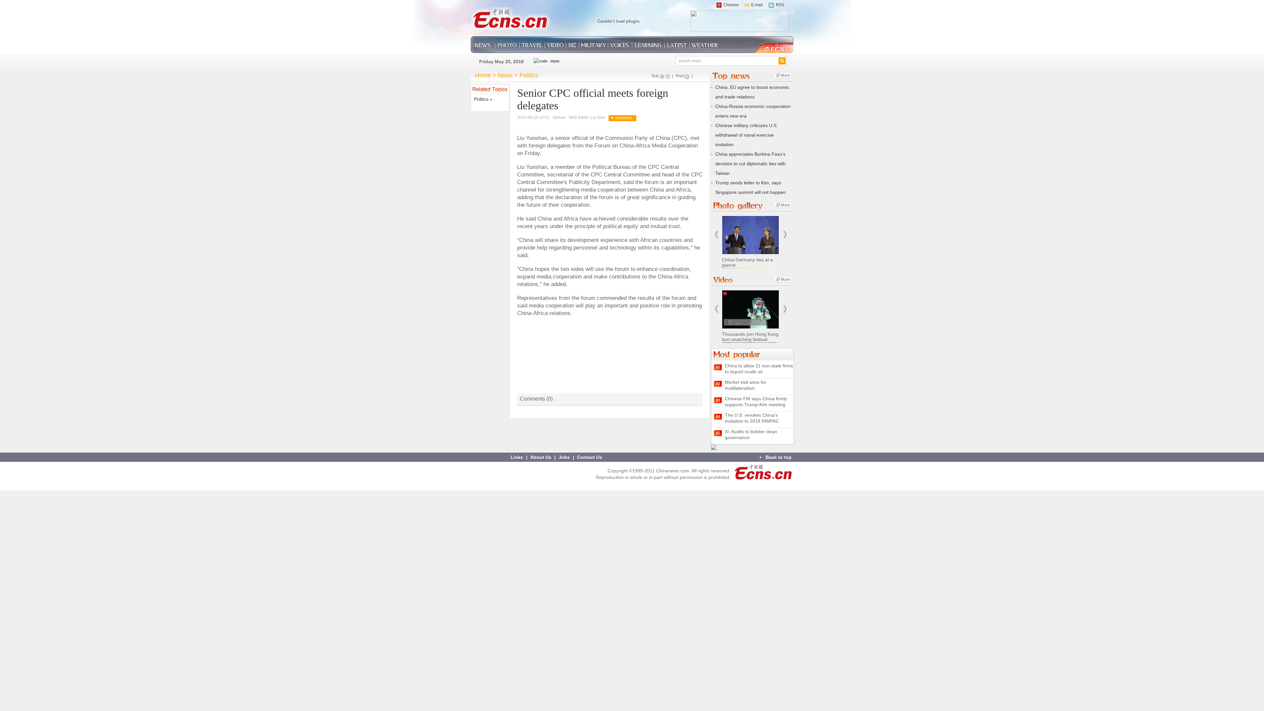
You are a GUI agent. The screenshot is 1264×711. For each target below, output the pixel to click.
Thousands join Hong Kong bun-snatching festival (750, 336)
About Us (540, 457)
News (505, 75)
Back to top (779, 457)
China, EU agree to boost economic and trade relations (752, 92)
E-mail (757, 5)
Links (517, 457)
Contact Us (589, 457)
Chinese (731, 5)
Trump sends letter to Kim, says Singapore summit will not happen (750, 187)
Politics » (483, 99)
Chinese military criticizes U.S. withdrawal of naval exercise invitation (746, 135)
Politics (528, 75)
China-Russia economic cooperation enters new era (753, 111)
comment (623, 118)
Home (483, 75)
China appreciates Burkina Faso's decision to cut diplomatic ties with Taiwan (750, 163)
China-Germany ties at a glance (747, 262)
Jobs (564, 457)
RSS (780, 5)
